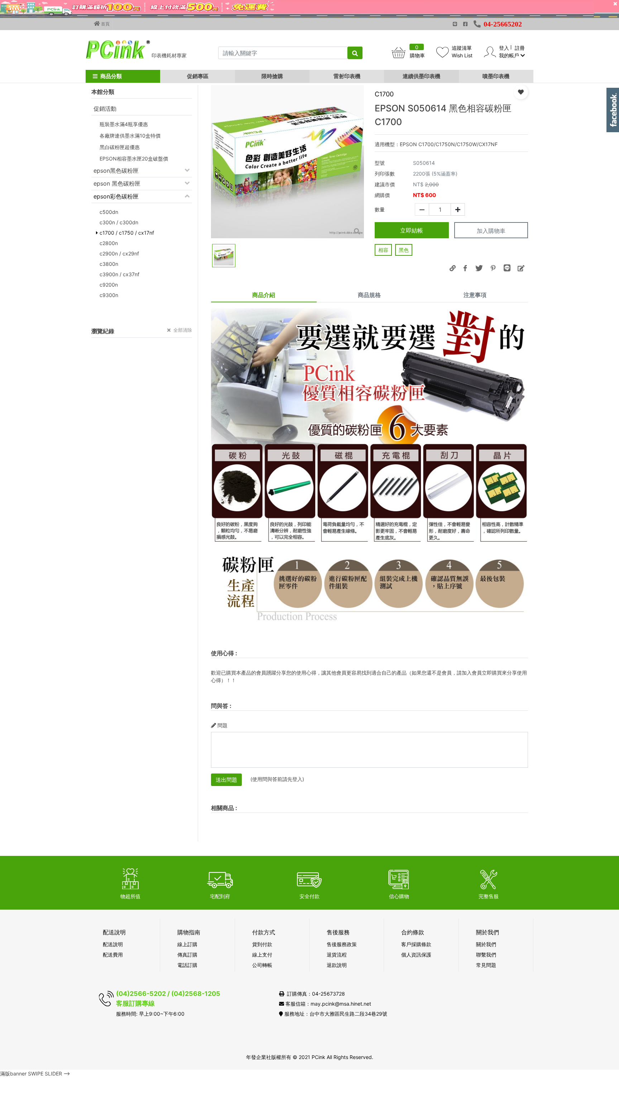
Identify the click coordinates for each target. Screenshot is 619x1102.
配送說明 (113, 944)
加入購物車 (491, 230)
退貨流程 (337, 955)
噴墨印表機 (496, 76)
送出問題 (226, 779)
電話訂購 (187, 965)
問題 (222, 725)
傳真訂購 (187, 955)
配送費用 (113, 955)
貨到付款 (262, 944)
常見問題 (486, 965)
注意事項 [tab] (475, 294)
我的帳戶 (509, 55)
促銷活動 (104, 108)
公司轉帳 (262, 965)
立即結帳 (411, 230)
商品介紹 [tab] (263, 294)
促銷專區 (197, 76)
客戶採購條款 (416, 944)
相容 (383, 250)
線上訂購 (187, 944)
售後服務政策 (342, 944)
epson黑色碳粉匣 (116, 170)
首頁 (105, 24)
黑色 (404, 250)
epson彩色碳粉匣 (116, 196)
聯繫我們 (486, 955)
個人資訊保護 (416, 955)
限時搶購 (272, 76)
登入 (504, 48)
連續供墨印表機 (421, 76)
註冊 (520, 48)
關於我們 (486, 944)
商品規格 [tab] (369, 294)
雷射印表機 (347, 76)
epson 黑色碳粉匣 (116, 183)
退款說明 (337, 965)
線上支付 (262, 955)
